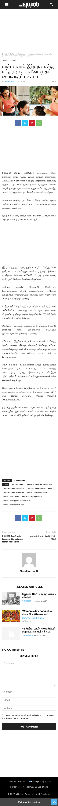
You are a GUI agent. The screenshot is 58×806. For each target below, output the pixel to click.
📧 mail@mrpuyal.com (40, 781)
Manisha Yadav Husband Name (40, 488)
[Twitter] (25, 123)
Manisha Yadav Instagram (14, 492)
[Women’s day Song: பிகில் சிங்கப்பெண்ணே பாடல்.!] (11, 616)
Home (4, 54)
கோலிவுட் (21, 54)
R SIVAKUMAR (19, 480)
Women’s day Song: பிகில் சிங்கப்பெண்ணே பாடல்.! (37, 613)
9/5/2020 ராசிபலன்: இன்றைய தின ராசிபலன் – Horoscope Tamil (13, 539)
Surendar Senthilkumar (33, 618)
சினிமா (12, 54)
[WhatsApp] (39, 123)
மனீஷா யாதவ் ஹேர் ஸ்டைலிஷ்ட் (14, 504)
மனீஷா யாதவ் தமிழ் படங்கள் (32, 496)
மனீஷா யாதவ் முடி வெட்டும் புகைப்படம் (17, 500)
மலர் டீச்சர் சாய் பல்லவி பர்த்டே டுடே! (43, 537)
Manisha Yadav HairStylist (14, 488)
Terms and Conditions (37, 787)
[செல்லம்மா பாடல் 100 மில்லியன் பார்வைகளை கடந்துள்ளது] (11, 634)
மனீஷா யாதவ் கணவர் (11, 496)
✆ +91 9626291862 (16, 781)
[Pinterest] (32, 123)
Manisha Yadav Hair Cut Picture (39, 484)
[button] (6, 4)
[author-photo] (29, 567)
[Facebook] (18, 123)
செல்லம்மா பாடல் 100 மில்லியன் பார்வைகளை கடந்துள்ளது (38, 630)
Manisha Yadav (17, 484)
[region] (29, 32)
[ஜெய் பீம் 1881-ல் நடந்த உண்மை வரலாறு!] (11, 599)
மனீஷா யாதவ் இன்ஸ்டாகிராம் (37, 492)
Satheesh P (27, 600)
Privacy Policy (17, 787)
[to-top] (54, 801)
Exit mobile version (29, 802)
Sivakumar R (10, 82)
